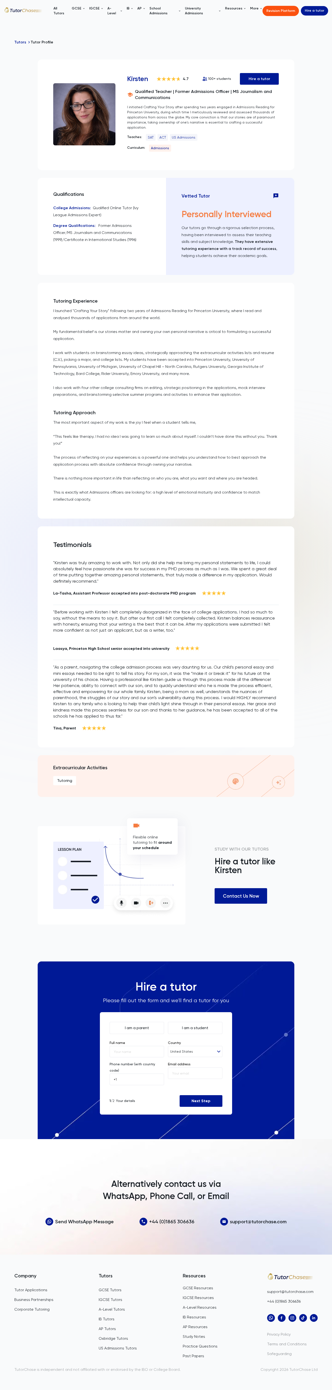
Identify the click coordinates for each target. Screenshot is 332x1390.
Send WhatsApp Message (84, 1222)
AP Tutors (107, 1328)
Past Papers (193, 1356)
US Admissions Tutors (118, 1348)
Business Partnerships (33, 1299)
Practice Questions (200, 1346)
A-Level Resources (200, 1307)
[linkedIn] (314, 1318)
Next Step (201, 1101)
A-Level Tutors (112, 1309)
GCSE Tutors (110, 1290)
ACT (162, 137)
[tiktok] (303, 1318)
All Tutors (58, 10)
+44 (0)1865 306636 (171, 1222)
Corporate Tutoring (32, 1309)
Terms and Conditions (287, 1344)
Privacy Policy (279, 1334)
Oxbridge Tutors (113, 1338)
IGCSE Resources (198, 1297)
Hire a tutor (314, 10)
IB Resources (194, 1317)
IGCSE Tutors (110, 1299)
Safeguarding (279, 1353)
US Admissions (183, 137)
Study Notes (194, 1336)
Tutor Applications (30, 1290)
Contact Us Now (241, 896)
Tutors (20, 42)
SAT (151, 137)
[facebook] (282, 1318)
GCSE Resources (198, 1288)
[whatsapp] (271, 1318)
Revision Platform (280, 11)
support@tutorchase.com (258, 1222)
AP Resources (195, 1326)
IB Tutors (106, 1319)
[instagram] (292, 1318)
